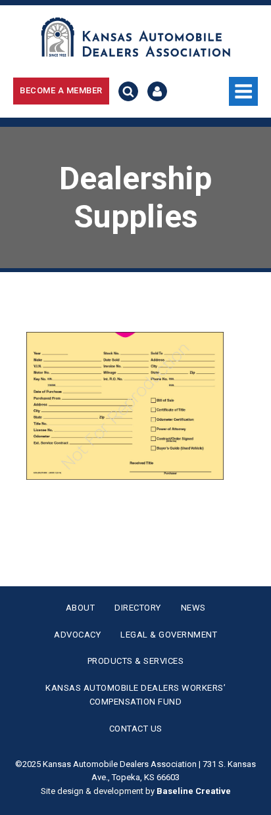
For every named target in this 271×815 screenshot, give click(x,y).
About (80, 608)
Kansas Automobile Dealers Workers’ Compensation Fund (135, 695)
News (193, 608)
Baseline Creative (194, 791)
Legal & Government (168, 635)
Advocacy (77, 635)
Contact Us (135, 729)
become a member (61, 90)
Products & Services (135, 661)
